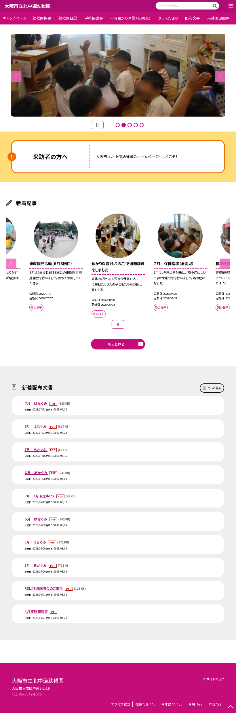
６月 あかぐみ (36, 472)
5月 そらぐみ (35, 541)
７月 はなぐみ (36, 403)
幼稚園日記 (67, 18)
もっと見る (116, 344)
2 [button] (123, 125)
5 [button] (142, 125)
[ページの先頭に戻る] (230, 707)
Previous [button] (16, 76)
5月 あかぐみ (35, 565)
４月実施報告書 (36, 611)
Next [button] (220, 76)
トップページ (16, 18)
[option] (118, 75)
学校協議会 (93, 18)
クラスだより (168, 18)
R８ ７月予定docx (39, 495)
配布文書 (192, 18)
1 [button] (118, 125)
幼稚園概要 (42, 18)
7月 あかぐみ (35, 449)
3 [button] (129, 125)
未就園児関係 (218, 18)
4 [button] (136, 125)
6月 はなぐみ (35, 426)
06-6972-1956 (30, 693)
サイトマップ (215, 678)
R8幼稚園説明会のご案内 (44, 588)
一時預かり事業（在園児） (130, 18)
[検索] (214, 6)
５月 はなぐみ (36, 518)
